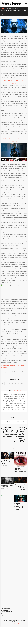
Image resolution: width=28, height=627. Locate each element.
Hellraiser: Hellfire (7, 373)
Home (2, 8)
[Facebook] (5, 383)
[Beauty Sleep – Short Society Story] (7, 480)
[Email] (22, 383)
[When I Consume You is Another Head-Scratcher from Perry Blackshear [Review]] (20, 480)
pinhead (21, 373)
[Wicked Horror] (11, 3)
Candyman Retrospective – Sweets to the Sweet (20, 469)
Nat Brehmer (4, 13)
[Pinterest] (9, 383)
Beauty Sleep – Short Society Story (7, 485)
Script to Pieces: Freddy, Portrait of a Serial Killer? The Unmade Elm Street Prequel (19, 506)
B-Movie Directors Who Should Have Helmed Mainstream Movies (6, 611)
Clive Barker (14, 372)
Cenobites (9, 372)
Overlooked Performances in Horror (5, 462)
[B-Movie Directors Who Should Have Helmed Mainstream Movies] (7, 551)
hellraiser (24, 372)
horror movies (15, 373)
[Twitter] (2, 383)
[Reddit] (15, 383)
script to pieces (25, 373)
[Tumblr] (18, 383)
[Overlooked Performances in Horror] (7, 455)
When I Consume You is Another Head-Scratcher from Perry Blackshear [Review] (20, 487)
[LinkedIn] (12, 383)
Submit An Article (16, 623)
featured (20, 372)
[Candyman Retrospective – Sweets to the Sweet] (20, 459)
